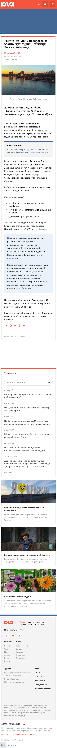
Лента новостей (10, 472)
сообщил (43, 130)
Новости (10, 373)
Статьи (6, 649)
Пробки (7, 661)
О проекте (5, 734)
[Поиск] (45, 4)
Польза (38, 676)
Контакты (32, 734)
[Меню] (52, 4)
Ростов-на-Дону (18, 336)
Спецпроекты (41, 684)
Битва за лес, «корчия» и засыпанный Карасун (27, 555)
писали (11, 313)
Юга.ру (22, 622)
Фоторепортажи (43, 688)
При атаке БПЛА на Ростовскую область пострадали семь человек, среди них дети (24, 449)
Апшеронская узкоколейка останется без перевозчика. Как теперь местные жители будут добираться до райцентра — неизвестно (27, 463)
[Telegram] (13, 635)
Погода (7, 658)
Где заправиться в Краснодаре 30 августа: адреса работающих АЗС (28, 396)
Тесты (37, 672)
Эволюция (40, 680)
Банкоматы (20, 658)
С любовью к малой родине (17, 596)
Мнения (7, 652)
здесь (22, 715)
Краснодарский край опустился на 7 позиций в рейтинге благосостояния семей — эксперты (27, 150)
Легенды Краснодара (12, 676)
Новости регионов (16, 382)
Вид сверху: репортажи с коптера (17, 672)
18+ (38, 4)
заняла (42, 300)
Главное (8, 641)
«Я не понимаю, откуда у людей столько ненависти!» (24, 509)
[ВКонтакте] (6, 635)
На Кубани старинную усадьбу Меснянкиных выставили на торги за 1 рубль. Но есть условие (27, 422)
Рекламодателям (19, 734)
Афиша (7, 655)
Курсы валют (21, 655)
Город (6, 336)
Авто (37, 668)
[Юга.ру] (7, 4)
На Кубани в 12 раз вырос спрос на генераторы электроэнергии (27, 409)
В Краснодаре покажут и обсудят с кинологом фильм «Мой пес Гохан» (26, 435)
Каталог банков (22, 646)
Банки (19, 641)
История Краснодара (12, 679)
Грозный (42, 229)
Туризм (7, 668)
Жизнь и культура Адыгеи (14, 682)
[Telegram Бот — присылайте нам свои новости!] (19, 635)
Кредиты (19, 652)
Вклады (19, 649)
